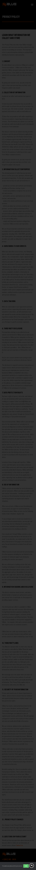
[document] (18, 435)
